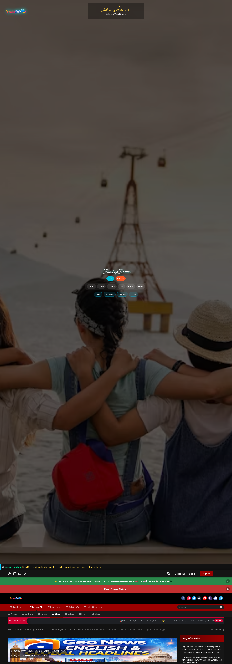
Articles (13, 614)
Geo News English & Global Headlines (38, 651)
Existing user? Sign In (185, 574)
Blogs (101, 286)
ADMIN (23, 655)
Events (84, 614)
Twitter (133, 294)
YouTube (122, 294)
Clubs (97, 614)
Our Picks (28, 614)
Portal (98, 294)
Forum (91, 286)
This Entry (210, 607)
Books (140, 286)
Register (120, 278)
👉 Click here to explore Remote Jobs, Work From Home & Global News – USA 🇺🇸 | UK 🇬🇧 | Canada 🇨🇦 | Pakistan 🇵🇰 (113, 581)
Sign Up (206, 573)
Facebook (110, 294)
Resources (55, 607)
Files (121, 286)
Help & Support (93, 607)
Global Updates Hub (38, 655)
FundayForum (116, 271)
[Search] (221, 607)
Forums (43, 614)
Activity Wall (73, 607)
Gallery (112, 286)
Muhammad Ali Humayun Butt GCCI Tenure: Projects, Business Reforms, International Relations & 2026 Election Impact (170, 621)
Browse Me (37, 607)
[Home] (9, 573)
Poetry (130, 286)
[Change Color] (25, 574)
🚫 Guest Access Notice (113, 589)
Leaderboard (19, 607)
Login (110, 278)
